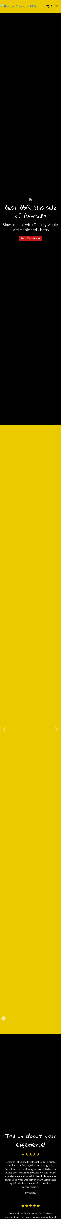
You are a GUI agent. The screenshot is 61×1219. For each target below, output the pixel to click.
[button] (4, 729)
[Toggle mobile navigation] (57, 6)
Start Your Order (30, 238)
